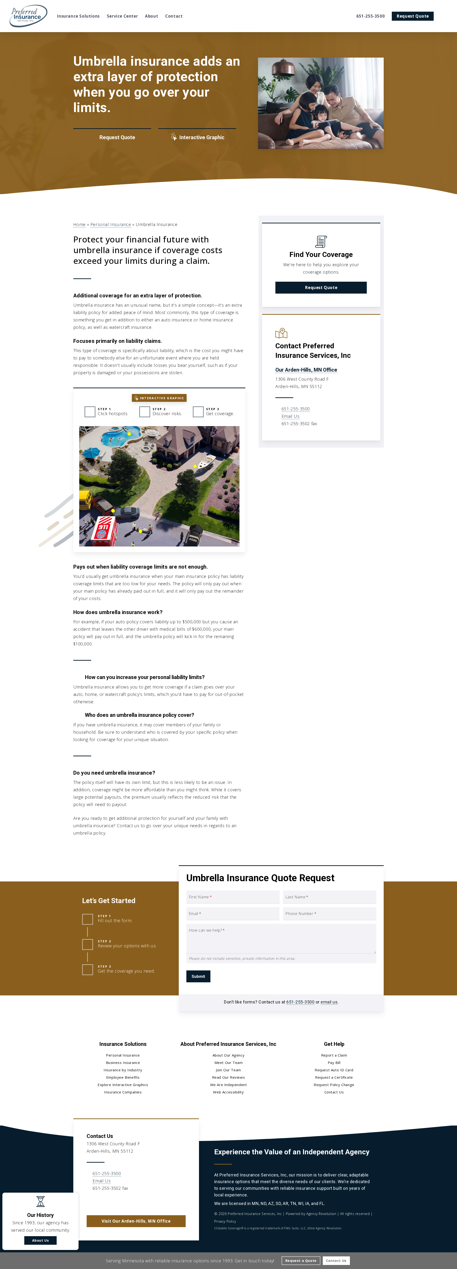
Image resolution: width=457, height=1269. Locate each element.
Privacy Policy (225, 1221)
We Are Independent (228, 1084)
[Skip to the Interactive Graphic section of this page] (197, 137)
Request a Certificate (334, 1077)
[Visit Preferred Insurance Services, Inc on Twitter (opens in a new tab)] (91, 1202)
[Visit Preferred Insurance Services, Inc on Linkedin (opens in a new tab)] (111, 1202)
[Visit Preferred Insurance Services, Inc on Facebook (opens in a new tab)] (101, 1202)
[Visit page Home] (28, 16)
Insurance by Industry (123, 1069)
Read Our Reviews (228, 1077)
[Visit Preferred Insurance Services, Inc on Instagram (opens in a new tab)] (121, 1202)
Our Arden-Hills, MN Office (306, 370)
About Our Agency (229, 1055)
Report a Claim (334, 1055)
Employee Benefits (123, 1077)
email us (329, 1001)
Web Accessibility (228, 1092)
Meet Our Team (228, 1062)
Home (79, 224)
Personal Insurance (110, 224)
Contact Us (334, 1092)
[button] (321, 288)
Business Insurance (123, 1062)
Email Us (291, 416)
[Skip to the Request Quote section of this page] (112, 137)
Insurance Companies (123, 1092)
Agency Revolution (321, 1213)
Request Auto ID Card (334, 1069)
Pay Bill (334, 1062)
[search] (444, 16)
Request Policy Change (334, 1084)
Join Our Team (228, 1069)
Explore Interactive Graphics (123, 1084)
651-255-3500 (296, 409)
